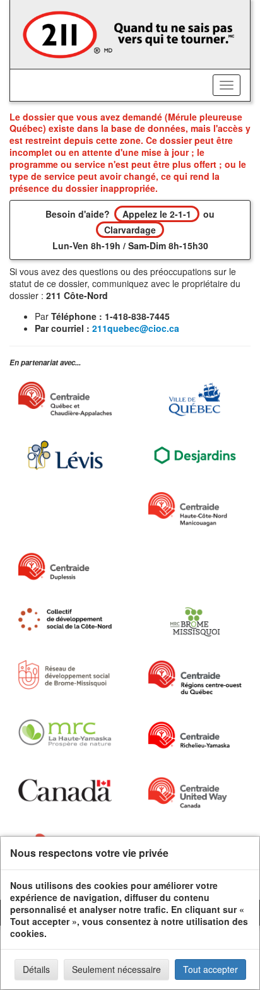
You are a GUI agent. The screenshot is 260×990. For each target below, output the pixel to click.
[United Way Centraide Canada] (195, 792)
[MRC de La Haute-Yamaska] (65, 733)
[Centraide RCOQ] (195, 677)
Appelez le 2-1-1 (156, 214)
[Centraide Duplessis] (65, 566)
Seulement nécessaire (116, 969)
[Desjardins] (195, 455)
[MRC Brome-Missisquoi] (195, 621)
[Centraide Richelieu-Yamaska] (195, 735)
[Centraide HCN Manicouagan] (195, 509)
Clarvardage (130, 229)
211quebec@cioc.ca (135, 328)
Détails (36, 969)
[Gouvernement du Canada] (65, 790)
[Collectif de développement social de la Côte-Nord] (65, 619)
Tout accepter (210, 969)
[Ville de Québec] (195, 399)
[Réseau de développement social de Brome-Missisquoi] (65, 674)
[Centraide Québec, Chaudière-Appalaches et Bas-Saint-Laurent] (65, 399)
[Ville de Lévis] (65, 455)
